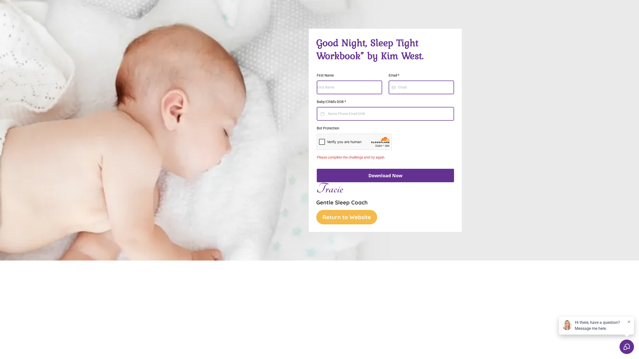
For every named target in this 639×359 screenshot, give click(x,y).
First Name (325, 75)
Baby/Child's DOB (331, 102)
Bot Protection (328, 128)
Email (394, 75)
